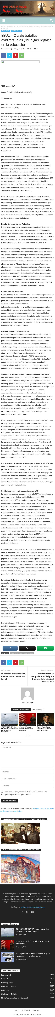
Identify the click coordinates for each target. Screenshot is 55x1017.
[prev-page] (26, 736)
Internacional (16, 31)
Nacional (4, 979)
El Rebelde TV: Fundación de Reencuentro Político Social (13, 676)
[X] (9, 55)
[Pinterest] (15, 55)
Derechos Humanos (44, 725)
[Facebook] (3, 55)
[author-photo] (27, 694)
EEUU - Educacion (16, 653)
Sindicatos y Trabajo (8, 994)
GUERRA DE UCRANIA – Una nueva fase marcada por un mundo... (32, 930)
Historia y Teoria (7, 983)
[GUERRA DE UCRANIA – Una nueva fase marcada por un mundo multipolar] (9, 719)
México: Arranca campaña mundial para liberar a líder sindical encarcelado (42, 677)
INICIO (17, 1010)
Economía (5, 990)
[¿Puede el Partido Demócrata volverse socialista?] (27, 719)
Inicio (3, 26)
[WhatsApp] (21, 55)
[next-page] (29, 736)
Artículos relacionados (21, 709)
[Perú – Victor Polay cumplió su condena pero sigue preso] (45, 719)
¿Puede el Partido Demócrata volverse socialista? (26, 728)
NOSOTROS (26, 1010)
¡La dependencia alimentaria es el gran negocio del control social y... (33, 954)
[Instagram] (27, 912)
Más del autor (37, 709)
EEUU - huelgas (28, 653)
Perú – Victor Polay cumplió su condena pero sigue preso (44, 728)
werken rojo (8, 49)
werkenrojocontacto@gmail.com (33, 907)
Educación (10, 26)
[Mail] (32, 912)
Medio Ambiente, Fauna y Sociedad (14, 998)
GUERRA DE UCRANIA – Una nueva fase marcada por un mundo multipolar (9, 729)
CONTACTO (36, 1010)
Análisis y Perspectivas (9, 725)
